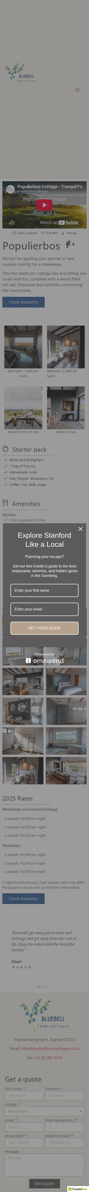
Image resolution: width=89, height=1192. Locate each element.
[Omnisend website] (44, 658)
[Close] (80, 529)
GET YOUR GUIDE (44, 628)
